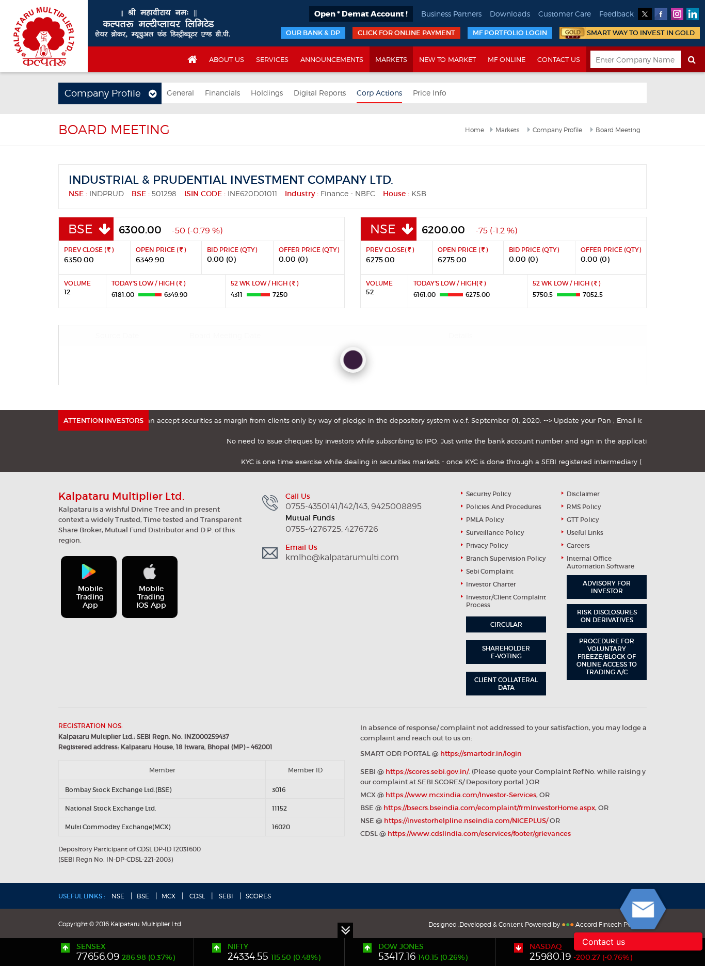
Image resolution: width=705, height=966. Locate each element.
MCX (168, 896)
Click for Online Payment (406, 32)
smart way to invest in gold (641, 32)
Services (272, 59)
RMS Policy (584, 507)
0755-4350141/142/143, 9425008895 (353, 506)
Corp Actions (379, 92)
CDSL (196, 896)
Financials (222, 92)
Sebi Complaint (490, 571)
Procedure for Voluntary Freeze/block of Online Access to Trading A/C (606, 656)
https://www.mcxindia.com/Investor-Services (461, 794)
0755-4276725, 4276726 (331, 529)
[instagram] (677, 14)
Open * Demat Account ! (361, 14)
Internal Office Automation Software (600, 562)
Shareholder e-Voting (506, 652)
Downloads (510, 13)
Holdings (267, 92)
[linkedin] (693, 14)
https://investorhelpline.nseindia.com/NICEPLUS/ (466, 820)
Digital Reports (320, 92)
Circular (506, 624)
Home (474, 130)
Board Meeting (618, 130)
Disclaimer (583, 494)
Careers (578, 545)
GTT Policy (583, 520)
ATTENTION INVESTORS (103, 420)
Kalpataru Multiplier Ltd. (44, 36)
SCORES (258, 896)
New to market (447, 59)
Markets (391, 59)
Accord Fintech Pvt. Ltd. (611, 924)
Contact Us (558, 59)
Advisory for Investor (607, 587)
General (180, 92)
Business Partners (451, 13)
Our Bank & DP (313, 32)
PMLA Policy (485, 520)
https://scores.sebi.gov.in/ (427, 771)
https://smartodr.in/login (481, 753)
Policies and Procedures (503, 507)
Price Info (429, 92)
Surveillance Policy (495, 532)
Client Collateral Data (506, 683)
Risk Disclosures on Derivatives (607, 616)
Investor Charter (491, 584)
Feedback (616, 13)
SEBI (225, 896)
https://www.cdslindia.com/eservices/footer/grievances (479, 833)
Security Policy (488, 494)
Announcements (331, 59)
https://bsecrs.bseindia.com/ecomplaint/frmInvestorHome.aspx (489, 807)
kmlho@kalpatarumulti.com (342, 557)
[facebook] (661, 14)
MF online (506, 59)
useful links (585, 532)
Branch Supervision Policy (506, 558)
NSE (117, 896)
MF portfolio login (510, 32)
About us (226, 59)
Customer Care (564, 13)
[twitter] (645, 14)
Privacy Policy (487, 545)
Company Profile (557, 130)
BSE (143, 896)
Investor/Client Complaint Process (506, 601)
